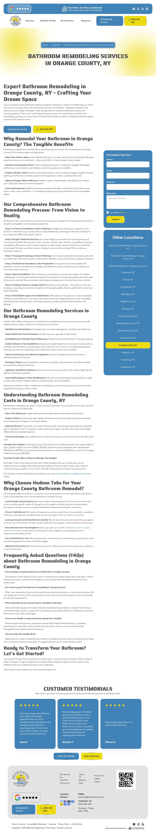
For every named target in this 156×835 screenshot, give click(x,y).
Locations (55, 45)
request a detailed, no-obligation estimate (71, 474)
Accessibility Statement (37, 824)
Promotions (99, 776)
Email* (110, 170)
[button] (30, 21)
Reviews (82, 780)
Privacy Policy (63, 824)
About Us (81, 776)
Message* (111, 193)
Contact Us (64, 783)
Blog (81, 783)
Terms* (123, 212)
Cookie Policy (76, 824)
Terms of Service (18, 824)
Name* (110, 159)
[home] (15, 21)
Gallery (80, 515)
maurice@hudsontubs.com (91, 797)
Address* (111, 182)
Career (97, 782)
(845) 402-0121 (85, 804)
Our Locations (64, 779)
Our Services (65, 774)
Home (45, 45)
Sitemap (52, 824)
